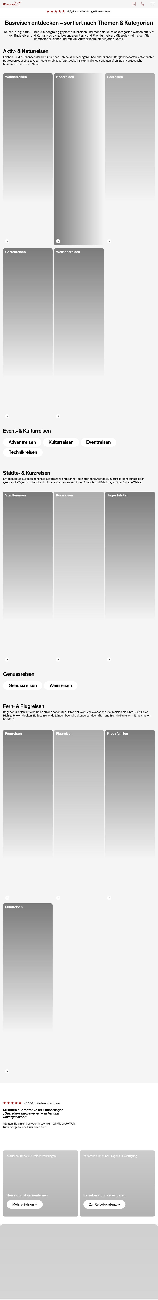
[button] (153, 3)
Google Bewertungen (98, 11)
